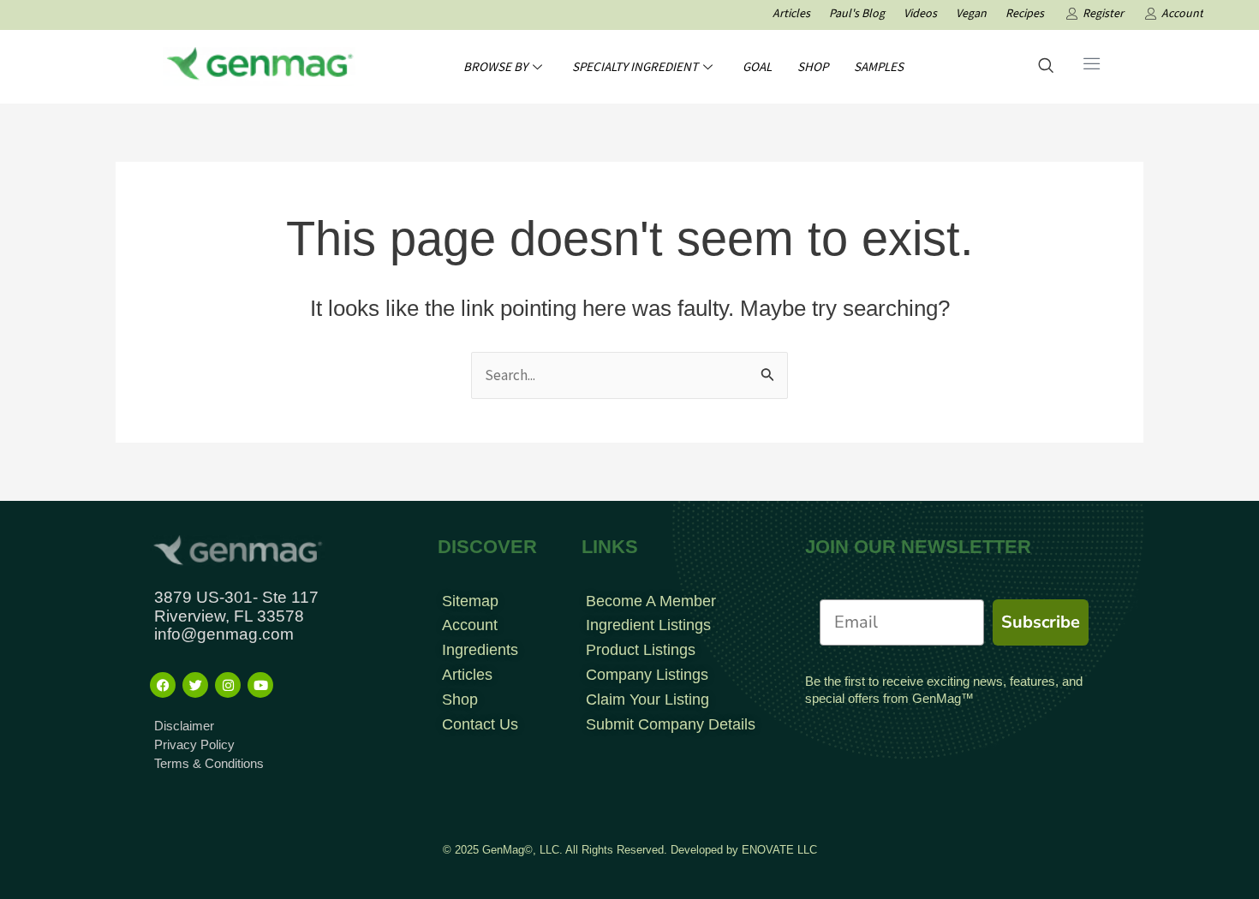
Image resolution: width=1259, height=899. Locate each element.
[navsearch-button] (1046, 67)
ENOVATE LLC (779, 849)
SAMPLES (879, 66)
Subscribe (1040, 622)
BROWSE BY (495, 66)
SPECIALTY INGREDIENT (635, 66)
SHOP (812, 66)
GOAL (757, 66)
